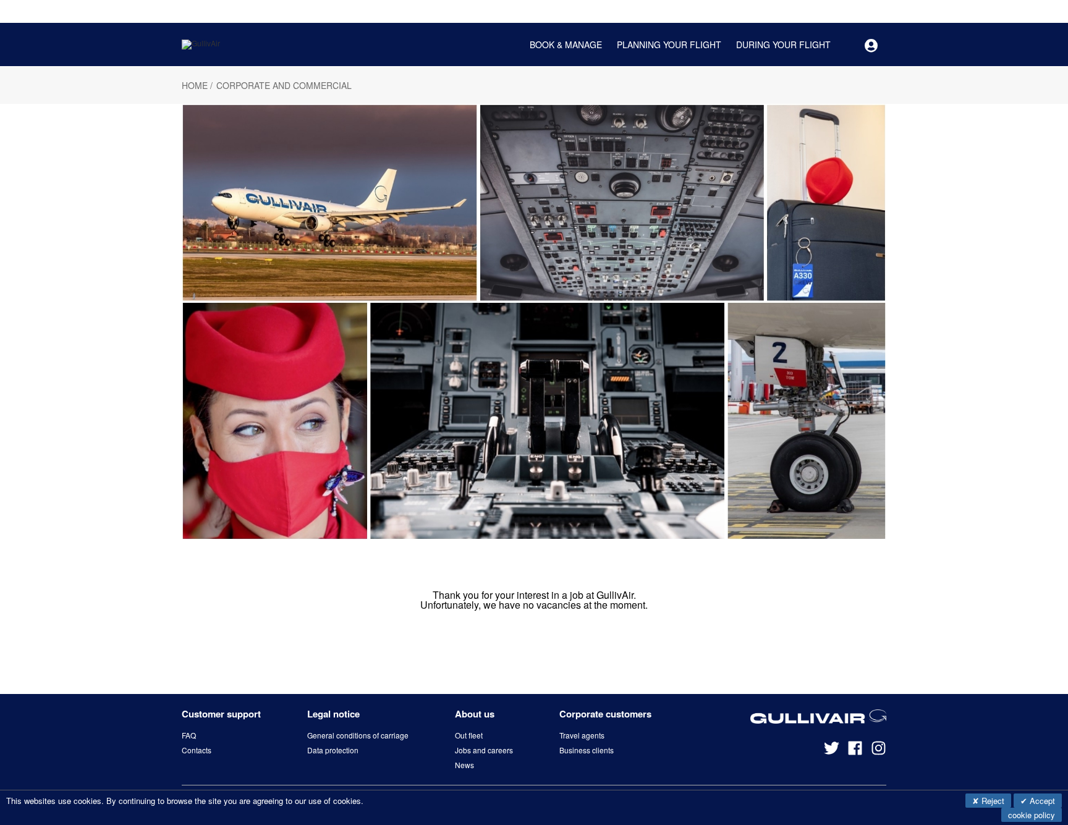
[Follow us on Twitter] (835, 752)
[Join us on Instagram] (878, 752)
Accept (1041, 800)
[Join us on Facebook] (859, 752)
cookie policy (1031, 815)
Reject (991, 800)
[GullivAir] (201, 43)
